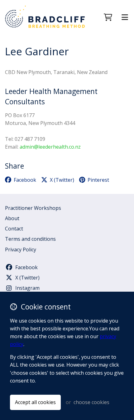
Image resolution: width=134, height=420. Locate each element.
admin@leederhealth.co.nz (50, 146)
